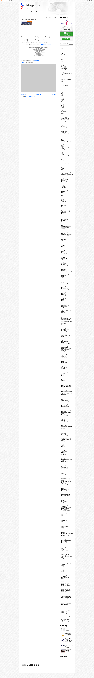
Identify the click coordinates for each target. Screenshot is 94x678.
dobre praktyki (63, 220)
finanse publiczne (63, 253)
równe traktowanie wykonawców (66, 484)
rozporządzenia (63, 480)
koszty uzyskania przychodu (65, 310)
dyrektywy (62, 233)
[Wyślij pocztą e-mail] (28, 62)
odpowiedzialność (63, 362)
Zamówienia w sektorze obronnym (66, 172)
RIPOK (62, 140)
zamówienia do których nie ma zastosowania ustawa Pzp (65, 582)
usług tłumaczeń (63, 541)
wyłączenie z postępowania (65, 575)
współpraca (62, 564)
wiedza (62, 558)
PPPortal (62, 122)
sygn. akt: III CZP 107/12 (65, 510)
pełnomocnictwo (63, 405)
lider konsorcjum (63, 331)
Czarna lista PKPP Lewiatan (65, 70)
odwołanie (62, 368)
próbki (62, 455)
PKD (61, 110)
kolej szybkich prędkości (64, 290)
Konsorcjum (62, 99)
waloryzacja (62, 549)
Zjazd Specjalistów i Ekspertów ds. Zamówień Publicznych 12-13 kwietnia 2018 (68, 640)
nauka (62, 342)
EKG (61, 74)
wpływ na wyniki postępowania (65, 563)
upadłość (62, 536)
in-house (62, 268)
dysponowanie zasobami (64, 238)
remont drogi (63, 474)
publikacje (62, 458)
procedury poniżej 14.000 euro (65, 438)
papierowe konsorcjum (64, 401)
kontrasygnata (63, 298)
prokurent (62, 441)
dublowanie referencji (64, 232)
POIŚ (61, 112)
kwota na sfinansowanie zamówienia (66, 321)
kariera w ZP (63, 286)
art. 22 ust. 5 (63, 186)
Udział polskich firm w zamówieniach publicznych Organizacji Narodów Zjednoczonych (69, 646)
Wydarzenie (62, 168)
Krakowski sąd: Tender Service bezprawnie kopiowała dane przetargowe (68, 629)
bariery (62, 192)
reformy (62, 472)
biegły (62, 199)
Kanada (62, 98)
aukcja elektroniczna (64, 190)
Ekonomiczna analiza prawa (65, 78)
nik (61, 355)
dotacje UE (62, 225)
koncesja (62, 293)
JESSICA (62, 88)
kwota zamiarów (63, 323)
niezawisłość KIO (63, 354)
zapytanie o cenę (63, 591)
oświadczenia (63, 398)
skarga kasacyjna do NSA (65, 494)
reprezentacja (63, 475)
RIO (61, 139)
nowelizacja (62, 356)
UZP (61, 160)
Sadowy (62, 146)
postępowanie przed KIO (64, 421)
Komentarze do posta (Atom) (29, 96)
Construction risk (63, 66)
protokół (62, 445)
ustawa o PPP (63, 539)
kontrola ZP (62, 299)
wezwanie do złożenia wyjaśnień (66, 556)
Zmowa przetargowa (64, 175)
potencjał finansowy (64, 424)
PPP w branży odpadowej (65, 118)
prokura (62, 440)
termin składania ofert (64, 517)
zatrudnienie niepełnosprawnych (66, 597)
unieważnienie (63, 532)
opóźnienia (62, 387)
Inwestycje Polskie (64, 85)
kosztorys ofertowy (64, 306)
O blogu (32, 12)
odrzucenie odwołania (64, 363)
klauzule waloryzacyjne (64, 289)
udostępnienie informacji (64, 525)
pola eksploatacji (63, 411)
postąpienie (62, 419)
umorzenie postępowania (64, 526)
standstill (62, 503)
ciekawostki (62, 207)
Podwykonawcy (63, 127)
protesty (62, 444)
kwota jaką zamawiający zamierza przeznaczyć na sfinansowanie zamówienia (66, 319)
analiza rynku (63, 178)
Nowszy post (24, 94)
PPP (61, 113)
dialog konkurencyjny (64, 218)
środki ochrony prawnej (64, 621)
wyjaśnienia (62, 565)
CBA (61, 59)
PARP (62, 106)
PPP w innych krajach (64, 119)
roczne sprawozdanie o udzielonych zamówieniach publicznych (66, 479)
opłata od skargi (63, 390)
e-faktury (62, 240)
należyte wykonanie (64, 341)
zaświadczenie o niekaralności (65, 603)
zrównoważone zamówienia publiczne (66, 616)
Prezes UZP (63, 132)
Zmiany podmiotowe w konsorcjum (66, 174)
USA (61, 159)
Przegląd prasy (63, 138)
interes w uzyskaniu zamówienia (66, 271)
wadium (62, 548)
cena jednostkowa (63, 205)
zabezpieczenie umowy (64, 577)
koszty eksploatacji (64, 308)
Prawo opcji (62, 130)
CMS (61, 61)
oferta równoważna (64, 372)
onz (61, 378)
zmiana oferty (63, 606)
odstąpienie (62, 366)
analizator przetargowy (64, 179)
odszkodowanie (63, 367)
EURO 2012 (62, 76)
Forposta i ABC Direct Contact (65, 79)
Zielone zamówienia (64, 173)
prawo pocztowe (63, 434)
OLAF (62, 105)
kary (61, 287)
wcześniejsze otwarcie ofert (65, 553)
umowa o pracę (63, 531)
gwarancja (62, 264)
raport (61, 466)
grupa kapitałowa (63, 262)
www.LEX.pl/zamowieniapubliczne (45, 44)
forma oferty (62, 256)
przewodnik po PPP (64, 450)
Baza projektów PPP (64, 56)
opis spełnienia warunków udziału (66, 386)
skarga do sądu (63, 493)
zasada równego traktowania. (65, 596)
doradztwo (62, 224)
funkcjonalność (63, 259)
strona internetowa (63, 506)
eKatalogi (62, 245)
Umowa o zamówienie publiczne (66, 163)
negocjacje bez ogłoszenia (65, 343)
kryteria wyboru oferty (64, 313)
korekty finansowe (63, 302)
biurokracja (62, 200)
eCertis (62, 244)
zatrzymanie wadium (64, 598)
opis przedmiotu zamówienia (65, 385)
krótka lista (62, 314)
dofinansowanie (63, 221)
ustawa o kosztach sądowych (65, 540)
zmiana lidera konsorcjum (65, 605)
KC (61, 92)
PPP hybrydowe (63, 117)
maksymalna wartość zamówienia (66, 335)
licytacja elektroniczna (64, 329)
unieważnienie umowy (64, 535)
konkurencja (62, 295)
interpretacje (63, 275)
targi (61, 514)
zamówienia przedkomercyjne (65, 585)
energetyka (62, 251)
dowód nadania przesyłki (64, 228)
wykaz (62, 566)
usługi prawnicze (63, 542)
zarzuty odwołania (63, 592)
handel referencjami (64, 265)
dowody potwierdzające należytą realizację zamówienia (66, 227)
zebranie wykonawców (64, 604)
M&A (61, 101)
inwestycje (62, 276)
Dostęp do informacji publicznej (65, 73)
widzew (62, 557)
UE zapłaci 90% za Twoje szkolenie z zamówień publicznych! (68, 634)
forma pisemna (63, 257)
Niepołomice (63, 102)
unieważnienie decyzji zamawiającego (67, 533)
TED (61, 152)
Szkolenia (62, 149)
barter (61, 193)
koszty (62, 307)
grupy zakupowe (63, 263)
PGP (61, 108)
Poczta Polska (63, 124)
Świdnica (62, 620)
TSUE (62, 154)
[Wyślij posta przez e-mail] (26, 62)
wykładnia (62, 571)
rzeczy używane (63, 483)
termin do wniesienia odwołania (65, 516)
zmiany (62, 612)
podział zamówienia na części (65, 410)
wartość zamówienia (64, 550)
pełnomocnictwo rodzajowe (65, 406)
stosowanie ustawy (64, 505)
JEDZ (61, 87)
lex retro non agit (63, 328)
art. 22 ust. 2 (63, 185)
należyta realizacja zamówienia (65, 340)
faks (61, 252)
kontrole (62, 300)
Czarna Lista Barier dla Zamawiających (64, 68)
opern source (63, 381)
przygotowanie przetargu (64, 451)
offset (61, 374)
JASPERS (62, 86)
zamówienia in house (64, 584)
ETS (61, 75)
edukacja (62, 246)
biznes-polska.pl (36, 60)
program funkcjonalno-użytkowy (66, 439)
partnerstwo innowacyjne (64, 404)
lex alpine (62, 325)
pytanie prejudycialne (64, 461)
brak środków (63, 201)
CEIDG (62, 60)
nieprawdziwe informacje (64, 347)
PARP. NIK (62, 107)
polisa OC (62, 414)
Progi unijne (62, 134)
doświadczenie (63, 229)
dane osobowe (63, 212)
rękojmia (62, 487)
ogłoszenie (62, 375)
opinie (62, 384)
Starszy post (53, 94)
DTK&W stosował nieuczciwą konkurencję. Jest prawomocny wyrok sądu (68, 651)
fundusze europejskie (64, 258)
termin (62, 515)
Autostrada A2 (63, 54)
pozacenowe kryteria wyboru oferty (66, 426)
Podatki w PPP (63, 126)
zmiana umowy (63, 611)
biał (61, 198)
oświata (62, 399)
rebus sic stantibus (64, 468)
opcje (61, 379)
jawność (62, 280)
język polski (62, 282)
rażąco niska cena (63, 467)
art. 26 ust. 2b (63, 187)
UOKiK (62, 158)
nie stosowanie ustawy (64, 346)
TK (61, 153)
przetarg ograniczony (64, 447)
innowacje (62, 270)
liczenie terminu (63, 330)
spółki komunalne (63, 501)
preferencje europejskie (64, 435)
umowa (62, 527)
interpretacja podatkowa (64, 274)
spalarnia (62, 496)
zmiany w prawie (63, 613)
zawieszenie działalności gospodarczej (64, 600)
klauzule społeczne (64, 288)
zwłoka (62, 618)
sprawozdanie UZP (64, 497)
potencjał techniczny (64, 425)
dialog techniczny (63, 219)
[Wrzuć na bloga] (29, 62)
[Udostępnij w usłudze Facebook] (31, 62)
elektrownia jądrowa (64, 250)
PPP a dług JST (63, 114)
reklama (62, 473)
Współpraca (39, 12)
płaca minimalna (63, 462)
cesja (61, 206)
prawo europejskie (63, 433)
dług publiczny (63, 239)
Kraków (62, 100)
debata (62, 213)
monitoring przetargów (64, 337)
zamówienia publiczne (64, 586)
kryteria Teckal (63, 312)
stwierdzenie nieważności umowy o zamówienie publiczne (66, 508)
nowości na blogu (63, 357)
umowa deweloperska (64, 528)
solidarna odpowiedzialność (65, 495)
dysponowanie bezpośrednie (65, 235)
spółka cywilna (63, 500)
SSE (61, 145)
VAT (61, 166)
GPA (61, 81)
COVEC (62, 62)
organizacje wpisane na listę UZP (66, 393)
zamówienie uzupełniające (65, 589)
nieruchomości (63, 351)
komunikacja (63, 292)
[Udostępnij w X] (30, 62)
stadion (62, 502)
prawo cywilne (63, 432)
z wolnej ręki (63, 576)
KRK (61, 95)
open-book (62, 380)
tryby (61, 521)
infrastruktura (63, 269)
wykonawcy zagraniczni (64, 570)
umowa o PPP (63, 529)
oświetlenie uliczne (64, 400)
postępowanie (63, 420)
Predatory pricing (63, 131)
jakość (62, 277)
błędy (61, 204)
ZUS (61, 169)
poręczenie (62, 418)
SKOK (62, 144)
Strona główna (25, 12)
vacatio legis (63, 547)
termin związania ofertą (64, 519)
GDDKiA (62, 80)
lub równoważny (63, 334)
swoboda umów (63, 509)
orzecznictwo (63, 394)
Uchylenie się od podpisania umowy (66, 161)
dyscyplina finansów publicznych (66, 234)
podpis (62, 407)
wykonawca (62, 569)
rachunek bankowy (64, 463)
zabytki (62, 578)
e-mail (62, 241)
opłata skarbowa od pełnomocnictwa (66, 391)
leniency (62, 324)
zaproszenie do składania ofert (65, 590)
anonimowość (63, 180)
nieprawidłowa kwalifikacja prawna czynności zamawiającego (66, 349)
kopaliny (62, 301)
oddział (62, 360)
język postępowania (64, 283)
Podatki (62, 125)
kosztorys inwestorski (64, 305)
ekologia (62, 247)
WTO (61, 167)
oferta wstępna (63, 373)
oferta (61, 369)
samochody (62, 488)
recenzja (62, 469)
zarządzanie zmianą (64, 595)
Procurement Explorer (64, 133)
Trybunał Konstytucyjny (64, 155)
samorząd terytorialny (64, 489)
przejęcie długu (63, 446)
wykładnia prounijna (64, 572)
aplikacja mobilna (63, 181)
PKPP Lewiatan (63, 111)
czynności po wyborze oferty (65, 211)
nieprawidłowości (63, 350)
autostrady (62, 191)
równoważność (63, 485)
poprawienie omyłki (64, 415)
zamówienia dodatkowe (64, 583)
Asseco (62, 53)
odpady (62, 361)
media (62, 336)
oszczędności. (63, 395)
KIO (61, 94)
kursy (61, 317)
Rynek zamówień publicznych (65, 141)
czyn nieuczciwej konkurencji (65, 210)
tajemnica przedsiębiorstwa (65, 513)
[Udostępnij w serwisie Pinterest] (32, 62)
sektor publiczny (63, 490)
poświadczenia (63, 428)
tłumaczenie (62, 522)
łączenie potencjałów (64, 619)
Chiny (61, 65)
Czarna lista (62, 69)
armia (61, 184)
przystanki (62, 452)
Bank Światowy (63, 55)
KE (61, 93)
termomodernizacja (64, 520)
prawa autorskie (63, 429)
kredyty (62, 311)
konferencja (62, 294)
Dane (61, 72)
